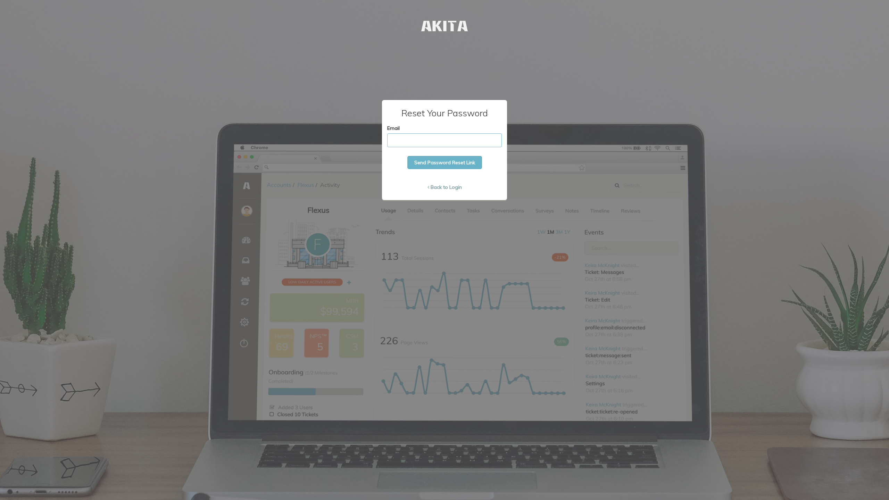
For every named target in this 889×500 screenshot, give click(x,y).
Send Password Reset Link (444, 162)
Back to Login (446, 187)
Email (393, 128)
